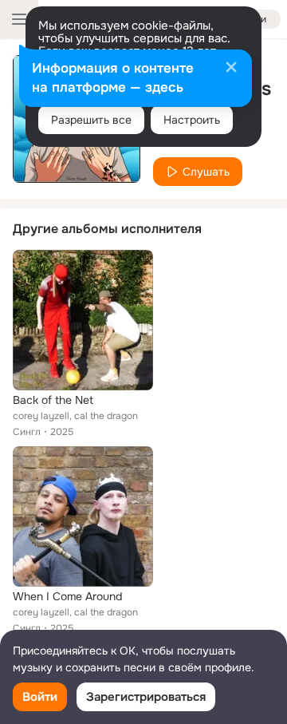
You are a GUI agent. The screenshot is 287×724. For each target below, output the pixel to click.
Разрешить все (91, 120)
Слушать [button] (206, 171)
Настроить (191, 120)
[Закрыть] (231, 68)
